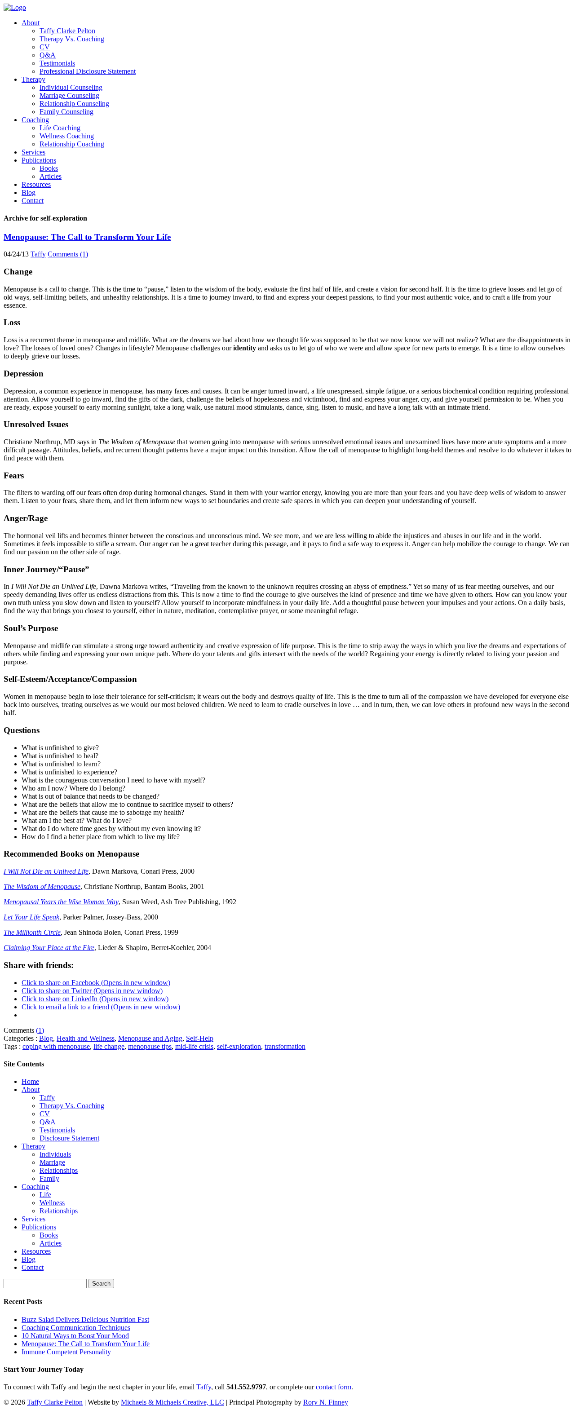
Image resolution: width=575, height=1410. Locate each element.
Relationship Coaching (72, 144)
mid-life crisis (194, 1046)
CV (45, 47)
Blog (28, 192)
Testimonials (57, 63)
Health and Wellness (86, 1038)
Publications (39, 160)
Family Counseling (66, 111)
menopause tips (150, 1046)
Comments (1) (68, 254)
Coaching (35, 120)
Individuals (55, 1154)
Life (45, 1194)
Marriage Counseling (69, 95)
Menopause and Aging (150, 1038)
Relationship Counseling (74, 103)
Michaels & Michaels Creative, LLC (172, 1402)
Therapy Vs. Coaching (72, 39)
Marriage (52, 1162)
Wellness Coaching (67, 136)
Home (30, 1081)
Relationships (59, 1170)
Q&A (48, 55)
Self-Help (199, 1038)
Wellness (52, 1203)
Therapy (33, 79)
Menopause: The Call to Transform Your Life (87, 237)
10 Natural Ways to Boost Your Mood (75, 1335)
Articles (51, 176)
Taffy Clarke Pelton (67, 31)
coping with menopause (56, 1046)
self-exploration (239, 1046)
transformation (285, 1046)
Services (33, 152)
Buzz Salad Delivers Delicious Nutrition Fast (85, 1319)
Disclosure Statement (69, 1138)
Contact (33, 200)
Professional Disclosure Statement (88, 71)
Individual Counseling (71, 87)
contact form (333, 1387)
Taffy (38, 254)
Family (49, 1178)
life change (108, 1046)
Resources (36, 184)
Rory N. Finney (325, 1402)
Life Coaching (60, 128)
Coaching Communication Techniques (76, 1327)
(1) (40, 1030)
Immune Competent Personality (66, 1352)
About (31, 23)
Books (49, 168)
